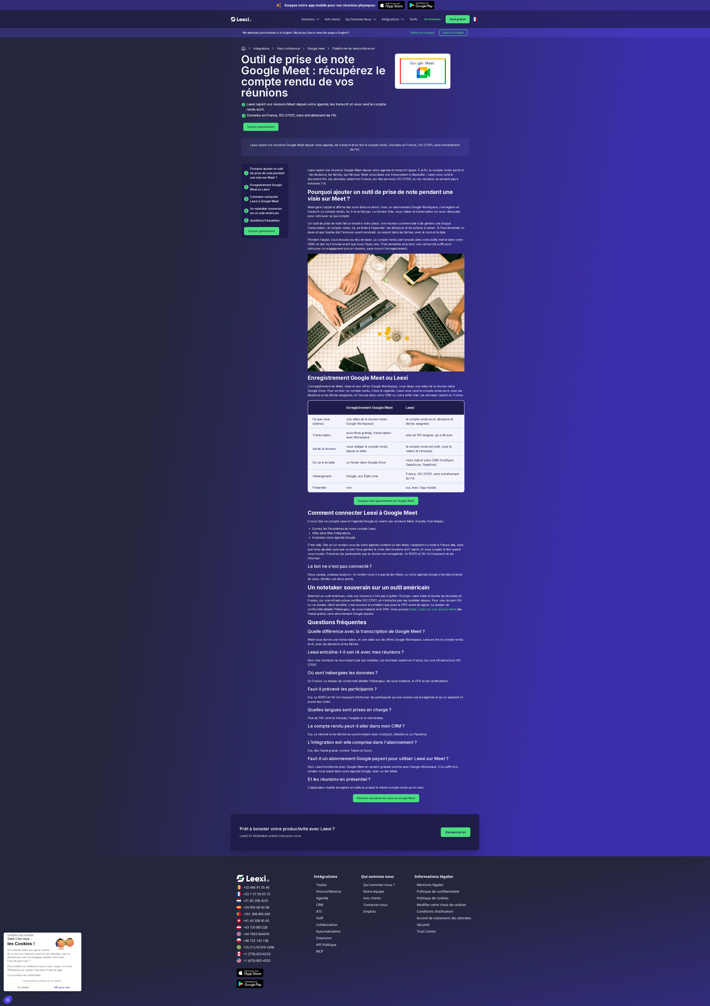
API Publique (326, 944)
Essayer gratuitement (260, 126)
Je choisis (23, 987)
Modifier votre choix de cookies (441, 904)
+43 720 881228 (255, 927)
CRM (319, 904)
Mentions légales (430, 884)
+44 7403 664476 (256, 934)
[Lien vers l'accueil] (243, 48)
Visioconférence (328, 891)
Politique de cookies (433, 898)
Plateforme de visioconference (353, 48)
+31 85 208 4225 (255, 900)
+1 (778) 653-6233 (256, 954)
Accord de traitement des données (444, 918)
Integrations (261, 48)
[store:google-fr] (250, 983)
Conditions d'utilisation (435, 911)
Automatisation (328, 931)
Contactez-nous (375, 904)
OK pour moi (62, 987)
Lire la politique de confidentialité (24, 975)
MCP (319, 951)
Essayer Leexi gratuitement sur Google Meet (386, 500)
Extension (324, 938)
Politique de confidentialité (438, 891)
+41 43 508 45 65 (256, 920)
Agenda (322, 898)
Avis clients (332, 19)
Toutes (321, 884)
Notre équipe (373, 891)
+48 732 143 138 (255, 940)
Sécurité (423, 924)
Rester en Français (422, 32)
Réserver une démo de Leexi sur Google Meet (386, 798)
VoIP (319, 918)
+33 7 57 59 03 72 (256, 894)
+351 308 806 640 (256, 914)
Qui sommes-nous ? (379, 884)
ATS (319, 911)
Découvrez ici (456, 832)
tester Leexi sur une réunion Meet (433, 609)
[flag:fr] (474, 19)
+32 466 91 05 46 (256, 887)
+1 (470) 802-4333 (256, 960)
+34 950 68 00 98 (256, 907)
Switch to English (453, 32)
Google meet (316, 48)
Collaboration (326, 924)
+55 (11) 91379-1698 (258, 947)
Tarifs (413, 19)
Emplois (369, 911)
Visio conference (288, 48)
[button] (7, 999)
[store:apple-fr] (250, 972)
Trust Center (426, 931)
